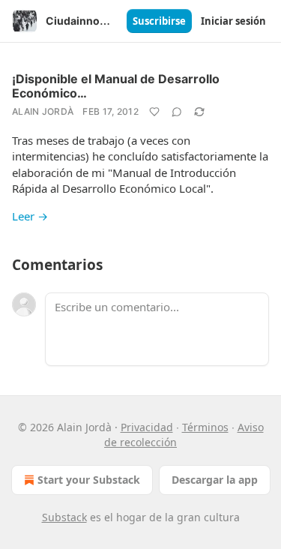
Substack (64, 517)
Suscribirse (159, 21)
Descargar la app (215, 479)
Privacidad (147, 427)
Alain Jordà (42, 111)
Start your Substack (88, 479)
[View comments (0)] (177, 112)
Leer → (30, 216)
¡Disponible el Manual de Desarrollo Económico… (116, 85)
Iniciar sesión (233, 21)
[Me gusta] (154, 112)
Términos (205, 427)
